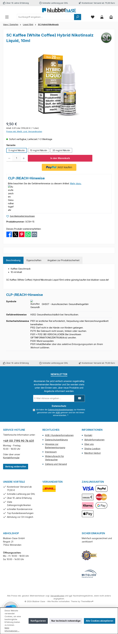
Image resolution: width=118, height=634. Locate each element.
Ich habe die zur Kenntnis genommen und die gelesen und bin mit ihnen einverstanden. (60, 412)
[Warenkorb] (111, 17)
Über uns (89, 444)
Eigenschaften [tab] (34, 260)
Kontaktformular (11, 457)
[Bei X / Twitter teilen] (15, 234)
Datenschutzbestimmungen (60, 409)
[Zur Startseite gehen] (59, 10)
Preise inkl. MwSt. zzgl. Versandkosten (24, 131)
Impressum (51, 451)
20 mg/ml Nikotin (61, 150)
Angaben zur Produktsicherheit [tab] (63, 260)
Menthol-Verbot (92, 453)
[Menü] (7, 17)
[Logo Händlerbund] (89, 573)
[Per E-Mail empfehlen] (34, 234)
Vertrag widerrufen (15, 466)
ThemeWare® (87, 601)
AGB (58, 412)
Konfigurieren (38, 620)
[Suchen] (77, 17)
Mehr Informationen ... (12, 629)
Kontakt (88, 435)
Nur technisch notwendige (66, 620)
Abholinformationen (94, 439)
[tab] (13, 260)
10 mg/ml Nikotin (38, 150)
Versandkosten (57, 596)
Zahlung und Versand (56, 464)
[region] (59, 85)
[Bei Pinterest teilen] (21, 234)
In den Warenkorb (60, 158)
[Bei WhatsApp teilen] (28, 234)
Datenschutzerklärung (56, 439)
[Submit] (79, 398)
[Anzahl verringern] (9, 158)
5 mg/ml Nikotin (16, 150)
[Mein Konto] (102, 17)
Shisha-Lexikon (92, 448)
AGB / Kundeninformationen (59, 435)
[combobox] (45, 17)
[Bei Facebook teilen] (9, 234)
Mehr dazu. (75, 183)
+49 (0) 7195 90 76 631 (18, 440)
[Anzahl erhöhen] (24, 158)
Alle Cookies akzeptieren (99, 620)
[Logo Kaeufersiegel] (89, 555)
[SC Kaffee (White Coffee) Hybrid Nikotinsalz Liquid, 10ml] (59, 85)
